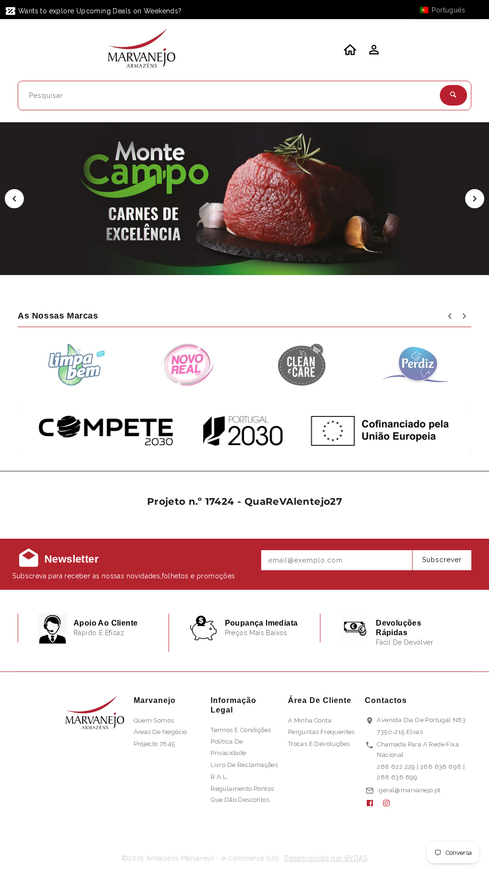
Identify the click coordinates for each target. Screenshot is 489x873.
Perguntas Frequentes (321, 731)
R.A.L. (219, 776)
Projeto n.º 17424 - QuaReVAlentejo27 (244, 501)
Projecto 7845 (154, 743)
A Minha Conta (309, 720)
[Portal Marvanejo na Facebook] (373, 803)
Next (474, 198)
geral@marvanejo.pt (409, 790)
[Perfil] (373, 52)
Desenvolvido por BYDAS (325, 858)
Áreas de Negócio (160, 731)
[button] (447, 10)
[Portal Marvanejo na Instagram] (390, 803)
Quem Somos (154, 720)
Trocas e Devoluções (319, 743)
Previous (14, 198)
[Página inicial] (142, 50)
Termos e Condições (241, 730)
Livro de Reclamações (244, 764)
